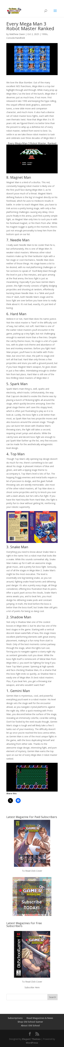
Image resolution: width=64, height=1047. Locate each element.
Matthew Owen (17, 34)
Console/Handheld (15, 37)
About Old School (30, 1025)
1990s (44, 34)
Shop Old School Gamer (30, 1021)
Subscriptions (15, 1018)
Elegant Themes (31, 1039)
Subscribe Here (32, 987)
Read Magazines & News (40, 1018)
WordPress (32, 1042)
